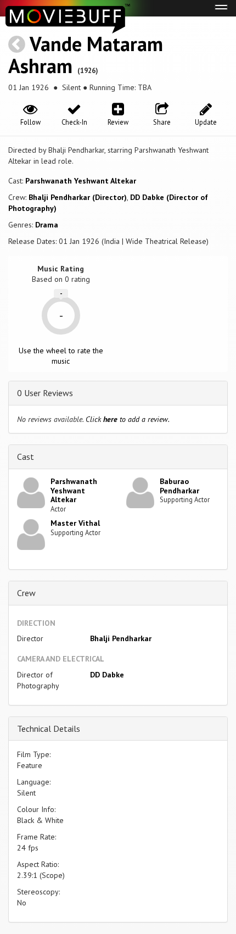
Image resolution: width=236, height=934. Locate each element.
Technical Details (48, 728)
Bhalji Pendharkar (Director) (78, 197)
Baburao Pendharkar (179, 486)
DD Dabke (107, 675)
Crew (26, 592)
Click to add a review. (128, 419)
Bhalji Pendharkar (120, 638)
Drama (46, 225)
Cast (25, 456)
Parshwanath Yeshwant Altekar (80, 181)
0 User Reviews (45, 392)
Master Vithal (75, 523)
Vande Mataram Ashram (85, 55)
